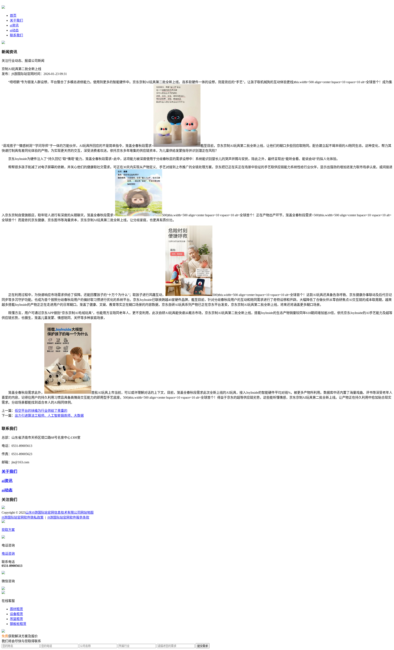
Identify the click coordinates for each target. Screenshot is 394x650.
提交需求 (202, 646)
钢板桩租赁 (18, 624)
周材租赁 (16, 609)
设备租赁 (16, 614)
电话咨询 (8, 553)
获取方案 (8, 530)
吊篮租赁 (16, 619)
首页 (13, 15)
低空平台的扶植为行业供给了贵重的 (41, 410)
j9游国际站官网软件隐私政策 (23, 517)
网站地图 (87, 512)
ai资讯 (14, 25)
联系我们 (16, 35)
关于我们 (16, 20)
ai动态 (14, 30)
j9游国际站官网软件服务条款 (68, 517)
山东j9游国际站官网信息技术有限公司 (52, 512)
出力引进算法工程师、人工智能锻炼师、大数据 (49, 415)
